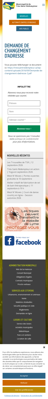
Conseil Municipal (24, 273)
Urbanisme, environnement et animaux (24, 294)
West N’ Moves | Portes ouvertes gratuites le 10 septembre (23, 177)
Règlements (24, 309)
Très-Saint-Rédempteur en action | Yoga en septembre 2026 (23, 170)
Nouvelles (24, 16)
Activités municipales (24, 327)
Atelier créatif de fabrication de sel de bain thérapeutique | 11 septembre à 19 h (23, 185)
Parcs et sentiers (24, 335)
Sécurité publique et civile (24, 306)
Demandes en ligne (24, 313)
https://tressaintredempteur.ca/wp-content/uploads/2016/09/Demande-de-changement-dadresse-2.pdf (24, 70)
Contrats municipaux (24, 280)
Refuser (24, 382)
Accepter (24, 375)
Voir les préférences (24, 389)
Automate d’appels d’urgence (24, 22)
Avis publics (24, 28)
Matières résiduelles (24, 302)
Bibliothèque (24, 331)
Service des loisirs (24, 323)
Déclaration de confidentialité (31, 396)
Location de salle (24, 338)
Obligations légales (24, 277)
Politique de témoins (11, 396)
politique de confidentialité (27, 138)
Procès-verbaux (24, 284)
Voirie (24, 298)
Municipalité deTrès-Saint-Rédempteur (26, 5)
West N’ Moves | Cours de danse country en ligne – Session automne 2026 (23, 195)
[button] (44, 347)
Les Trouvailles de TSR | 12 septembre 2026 (20, 164)
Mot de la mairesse (24, 269)
